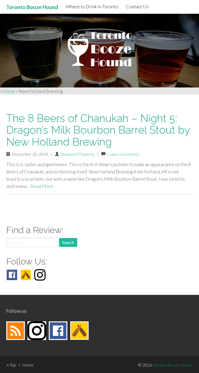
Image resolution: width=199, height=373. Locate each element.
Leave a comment (123, 154)
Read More (42, 186)
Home (9, 91)
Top (12, 364)
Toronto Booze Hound (172, 364)
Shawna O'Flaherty (77, 154)
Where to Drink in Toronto (92, 6)
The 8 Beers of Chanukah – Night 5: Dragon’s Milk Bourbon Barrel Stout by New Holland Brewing (98, 130)
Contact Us (137, 6)
